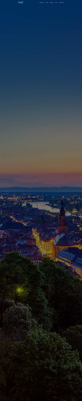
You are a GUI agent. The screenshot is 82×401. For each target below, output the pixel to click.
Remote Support (61, 2)
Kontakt (56, 2)
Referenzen (51, 2)
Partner (47, 2)
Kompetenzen (41, 2)
